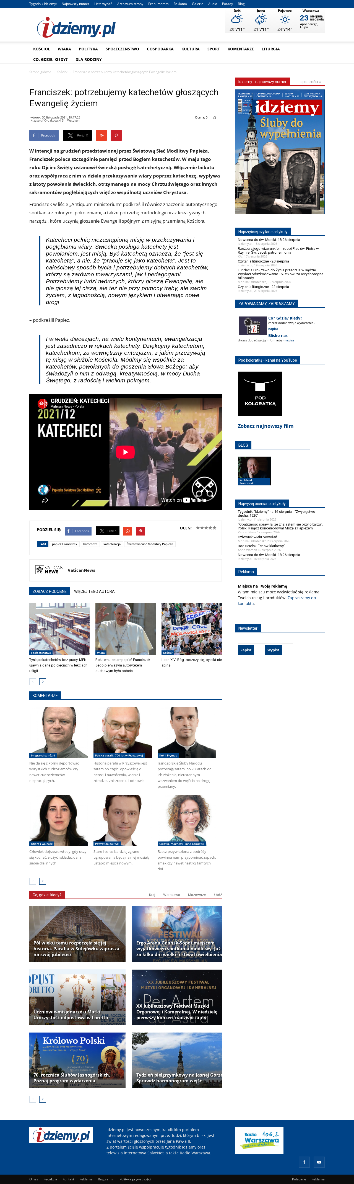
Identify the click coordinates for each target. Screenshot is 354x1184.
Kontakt (68, 1179)
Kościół (41, 49)
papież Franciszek (64, 544)
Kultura (190, 49)
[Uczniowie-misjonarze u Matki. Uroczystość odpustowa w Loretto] (77, 997)
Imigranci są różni (43, 755)
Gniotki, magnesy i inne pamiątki (181, 844)
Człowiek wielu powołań (257, 537)
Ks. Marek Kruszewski (247, 481)
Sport (213, 49)
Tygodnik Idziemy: (43, 3)
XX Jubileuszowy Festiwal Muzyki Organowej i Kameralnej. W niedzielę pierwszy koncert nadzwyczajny (176, 1012)
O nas (33, 1179)
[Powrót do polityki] (122, 820)
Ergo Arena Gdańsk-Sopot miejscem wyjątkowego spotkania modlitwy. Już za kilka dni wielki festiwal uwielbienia (179, 949)
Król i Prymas (168, 755)
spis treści (310, 81)
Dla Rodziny (89, 59)
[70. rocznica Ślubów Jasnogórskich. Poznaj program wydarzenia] (77, 1060)
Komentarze (241, 49)
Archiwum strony (130, 3)
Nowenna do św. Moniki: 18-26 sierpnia (269, 240)
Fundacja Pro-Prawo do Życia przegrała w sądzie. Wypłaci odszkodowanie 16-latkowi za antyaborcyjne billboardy (280, 274)
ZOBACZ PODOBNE (50, 591)
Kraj (152, 895)
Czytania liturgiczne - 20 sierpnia (263, 261)
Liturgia (271, 49)
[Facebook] (304, 1162)
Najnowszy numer (75, 3)
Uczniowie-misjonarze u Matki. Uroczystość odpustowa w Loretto (70, 1015)
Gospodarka (160, 49)
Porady (227, 3)
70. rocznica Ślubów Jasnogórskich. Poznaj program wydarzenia (71, 1078)
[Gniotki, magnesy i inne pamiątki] (187, 820)
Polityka (88, 49)
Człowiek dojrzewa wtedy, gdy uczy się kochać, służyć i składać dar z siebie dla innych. (58, 857)
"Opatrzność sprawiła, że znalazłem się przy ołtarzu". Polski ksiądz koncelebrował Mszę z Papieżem (280, 526)
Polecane (299, 1179)
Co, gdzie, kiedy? (50, 59)
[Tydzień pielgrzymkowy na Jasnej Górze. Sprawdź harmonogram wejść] (180, 1060)
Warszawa (171, 895)
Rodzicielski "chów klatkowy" (261, 546)
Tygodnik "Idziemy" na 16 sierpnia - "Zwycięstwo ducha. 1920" (276, 513)
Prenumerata (158, 3)
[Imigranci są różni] (58, 732)
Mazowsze (197, 895)
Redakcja (50, 1179)
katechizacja (112, 544)
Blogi (242, 3)
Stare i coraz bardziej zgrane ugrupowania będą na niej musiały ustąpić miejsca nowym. (121, 857)
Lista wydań (103, 3)
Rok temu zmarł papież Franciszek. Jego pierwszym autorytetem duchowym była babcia (123, 665)
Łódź (218, 895)
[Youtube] (319, 1162)
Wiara (64, 49)
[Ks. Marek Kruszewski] (254, 476)
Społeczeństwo (122, 49)
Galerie (197, 3)
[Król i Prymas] (187, 732)
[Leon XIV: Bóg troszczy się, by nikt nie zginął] (192, 629)
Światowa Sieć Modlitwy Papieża (150, 544)
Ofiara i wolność (42, 844)
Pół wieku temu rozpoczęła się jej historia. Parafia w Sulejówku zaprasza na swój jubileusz (76, 949)
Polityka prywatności (135, 1179)
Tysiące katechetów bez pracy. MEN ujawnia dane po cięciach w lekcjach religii (58, 665)
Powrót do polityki (107, 844)
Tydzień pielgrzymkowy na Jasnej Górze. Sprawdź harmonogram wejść (180, 1078)
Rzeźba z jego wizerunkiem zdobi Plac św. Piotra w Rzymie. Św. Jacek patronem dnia (278, 250)
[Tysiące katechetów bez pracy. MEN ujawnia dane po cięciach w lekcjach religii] (59, 629)
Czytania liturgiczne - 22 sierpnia (263, 287)
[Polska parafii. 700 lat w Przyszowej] (122, 732)
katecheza (90, 544)
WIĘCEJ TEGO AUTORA (94, 591)
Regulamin (106, 1179)
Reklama (180, 3)
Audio (212, 3)
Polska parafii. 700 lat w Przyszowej (119, 755)
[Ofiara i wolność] (58, 820)
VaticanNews (81, 570)
